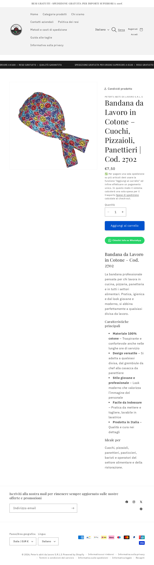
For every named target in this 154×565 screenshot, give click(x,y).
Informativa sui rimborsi (101, 554)
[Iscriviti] (73, 508)
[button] (120, 30)
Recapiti (140, 557)
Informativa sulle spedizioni (93, 557)
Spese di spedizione (127, 195)
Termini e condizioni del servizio (56, 557)
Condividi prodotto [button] (120, 88)
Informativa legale (122, 557)
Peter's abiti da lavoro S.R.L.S (46, 554)
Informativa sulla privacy (131, 554)
